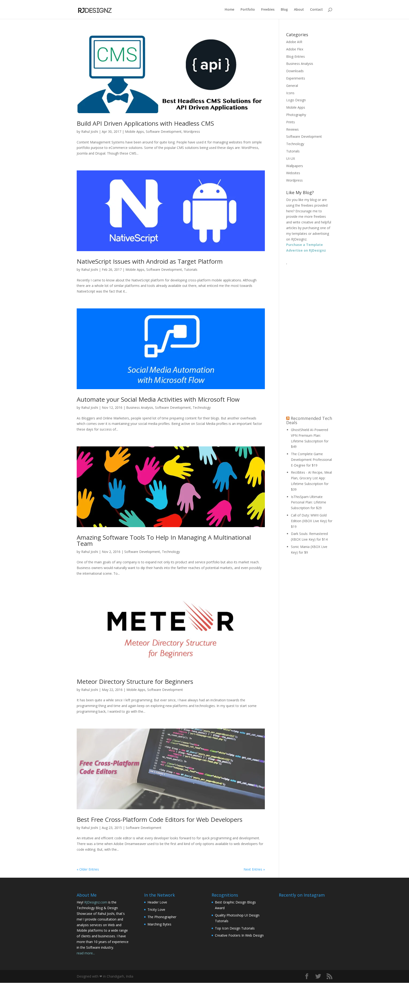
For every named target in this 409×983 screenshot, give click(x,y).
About (299, 10)
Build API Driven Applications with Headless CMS (145, 123)
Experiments (295, 78)
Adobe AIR (294, 42)
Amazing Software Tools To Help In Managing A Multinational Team (164, 540)
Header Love (157, 902)
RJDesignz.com (95, 902)
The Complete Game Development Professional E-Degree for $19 (311, 459)
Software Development (164, 131)
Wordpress (191, 131)
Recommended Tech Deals (309, 420)
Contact (316, 10)
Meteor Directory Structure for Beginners (135, 681)
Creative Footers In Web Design (239, 935)
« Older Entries (88, 869)
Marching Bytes (159, 924)
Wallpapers (294, 166)
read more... (86, 953)
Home (229, 10)
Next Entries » (254, 869)
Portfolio (247, 10)
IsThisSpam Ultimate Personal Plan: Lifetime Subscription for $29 (308, 502)
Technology (202, 407)
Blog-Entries (295, 56)
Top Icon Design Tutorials (235, 928)
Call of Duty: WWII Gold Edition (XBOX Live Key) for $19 (311, 521)
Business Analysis (139, 407)
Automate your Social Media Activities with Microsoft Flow (158, 399)
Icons (290, 93)
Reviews (292, 129)
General (292, 85)
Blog (284, 10)
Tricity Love (156, 909)
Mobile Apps (134, 131)
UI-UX (290, 158)
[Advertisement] (309, 338)
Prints (290, 122)
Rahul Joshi (89, 131)
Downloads (295, 71)
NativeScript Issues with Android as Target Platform (150, 261)
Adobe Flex (294, 49)
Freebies (268, 10)
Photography (296, 114)
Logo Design (296, 100)
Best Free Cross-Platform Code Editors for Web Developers (159, 819)
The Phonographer (161, 917)
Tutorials (190, 269)
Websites (293, 173)
